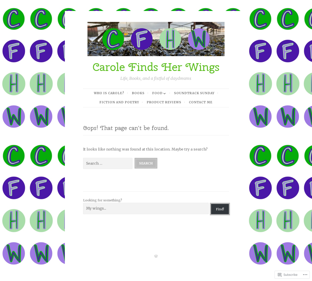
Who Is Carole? (109, 93)
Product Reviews (164, 102)
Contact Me (200, 102)
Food (157, 93)
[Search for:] (109, 163)
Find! (220, 209)
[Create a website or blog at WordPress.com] (156, 256)
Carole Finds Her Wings (156, 67)
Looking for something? (102, 200)
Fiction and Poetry (119, 102)
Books (138, 93)
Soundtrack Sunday (194, 93)
